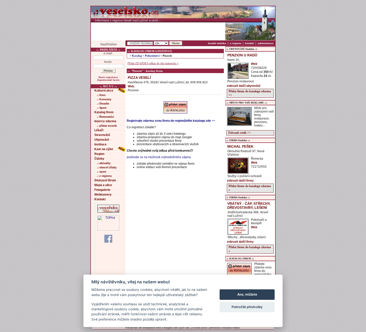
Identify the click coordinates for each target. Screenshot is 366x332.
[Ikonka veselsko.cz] (108, 211)
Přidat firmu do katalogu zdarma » (250, 188)
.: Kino (101, 95)
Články (99, 158)
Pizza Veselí (139, 78)
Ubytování (101, 139)
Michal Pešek (240, 146)
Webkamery (103, 194)
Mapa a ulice (103, 185)
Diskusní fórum (105, 180)
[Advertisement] (158, 31)
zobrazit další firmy (240, 180)
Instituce (100, 144)
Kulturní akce (103, 90)
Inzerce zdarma (105, 121)
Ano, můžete (247, 294)
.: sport (101, 171)
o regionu (235, 43)
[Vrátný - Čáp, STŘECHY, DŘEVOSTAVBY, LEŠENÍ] (238, 233)
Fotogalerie (102, 190)
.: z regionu (104, 175)
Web (131, 86)
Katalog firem (104, 112)
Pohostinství (152, 55)
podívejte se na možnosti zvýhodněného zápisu (159, 157)
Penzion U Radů (242, 55)
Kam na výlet (103, 149)
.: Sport (102, 107)
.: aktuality (104, 163)
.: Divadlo (103, 103)
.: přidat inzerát (107, 125)
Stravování (102, 135)
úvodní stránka (217, 43)
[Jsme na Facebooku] (108, 238)
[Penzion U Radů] (238, 77)
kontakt (249, 43)
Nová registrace (108, 77)
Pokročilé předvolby (247, 307)
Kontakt (100, 199)
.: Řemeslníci (105, 116)
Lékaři (98, 130)
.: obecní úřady (107, 167)
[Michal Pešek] (238, 172)
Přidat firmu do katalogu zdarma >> (250, 93)
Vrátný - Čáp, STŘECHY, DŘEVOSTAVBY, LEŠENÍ (248, 206)
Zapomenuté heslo (108, 80)
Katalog (137, 55)
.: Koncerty (104, 99)
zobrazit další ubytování (243, 86)
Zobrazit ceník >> (239, 132)
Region (99, 154)
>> (171, 120)
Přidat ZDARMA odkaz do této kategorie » (152, 63)
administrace (266, 43)
